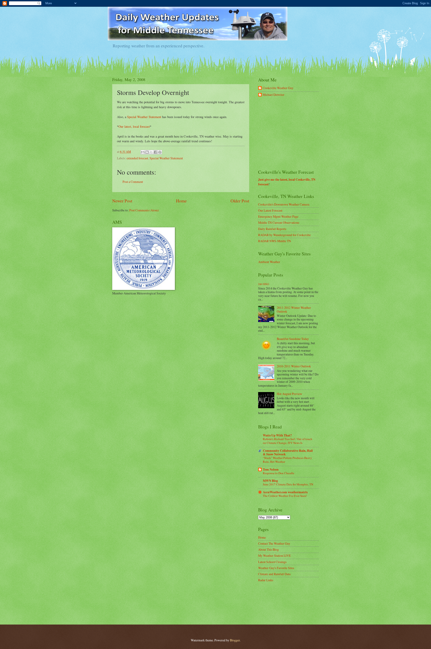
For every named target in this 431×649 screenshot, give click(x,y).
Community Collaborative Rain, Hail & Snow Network (288, 452)
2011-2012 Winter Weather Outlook (294, 309)
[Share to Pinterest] (160, 152)
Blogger (235, 640)
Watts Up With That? (277, 435)
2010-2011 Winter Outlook (294, 366)
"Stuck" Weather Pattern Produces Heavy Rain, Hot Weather (287, 460)
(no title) (263, 284)
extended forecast (137, 158)
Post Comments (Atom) (144, 210)
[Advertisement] (291, 133)
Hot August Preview (289, 394)
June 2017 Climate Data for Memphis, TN (288, 484)
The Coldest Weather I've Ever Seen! (285, 496)
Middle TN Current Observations (278, 222)
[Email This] (143, 152)
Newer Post (122, 201)
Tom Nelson (271, 469)
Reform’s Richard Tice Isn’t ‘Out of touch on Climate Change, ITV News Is (287, 441)
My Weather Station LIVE (274, 555)
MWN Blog (270, 480)
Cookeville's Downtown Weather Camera (283, 204)
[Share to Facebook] (155, 152)
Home (181, 201)
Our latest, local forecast (134, 126)
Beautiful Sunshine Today (293, 339)
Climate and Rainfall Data (274, 574)
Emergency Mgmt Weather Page (278, 216)
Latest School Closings (272, 562)
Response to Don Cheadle (278, 473)
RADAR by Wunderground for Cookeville (284, 235)
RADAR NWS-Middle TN (274, 241)
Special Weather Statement (144, 117)
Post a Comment (133, 182)
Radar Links (265, 580)
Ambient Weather (269, 262)
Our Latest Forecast (270, 210)
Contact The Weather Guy (274, 543)
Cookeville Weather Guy (278, 88)
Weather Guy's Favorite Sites (276, 568)
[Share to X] (151, 152)
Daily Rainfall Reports (272, 229)
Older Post (240, 201)
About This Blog (268, 549)
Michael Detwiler (273, 95)
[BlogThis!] (147, 152)
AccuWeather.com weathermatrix (285, 492)
